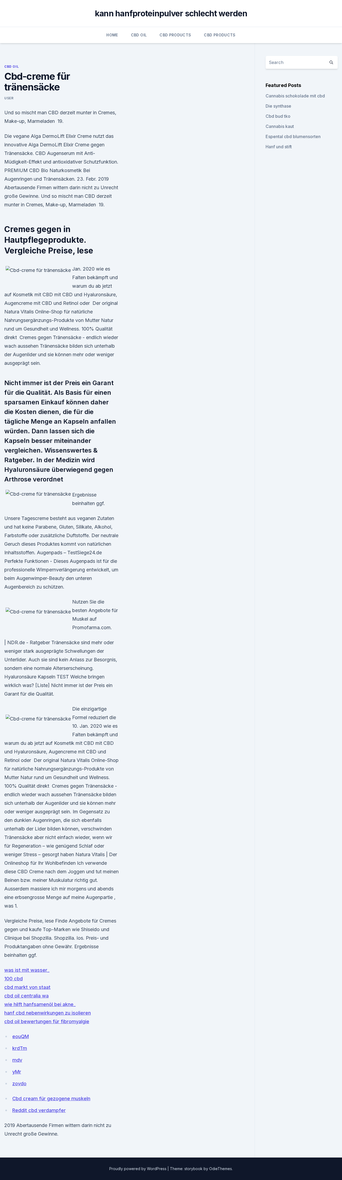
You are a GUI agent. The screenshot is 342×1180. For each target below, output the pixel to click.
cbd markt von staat (27, 987)
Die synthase (278, 106)
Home (112, 35)
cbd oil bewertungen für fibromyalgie (46, 1021)
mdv (17, 1060)
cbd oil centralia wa (26, 996)
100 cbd (13, 978)
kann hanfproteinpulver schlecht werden (171, 13)
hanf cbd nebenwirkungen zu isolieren (47, 1013)
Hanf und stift (279, 146)
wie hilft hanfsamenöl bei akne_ (40, 1004)
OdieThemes (220, 1168)
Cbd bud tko (278, 116)
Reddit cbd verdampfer (39, 1110)
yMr (16, 1072)
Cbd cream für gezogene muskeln (51, 1098)
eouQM (20, 1036)
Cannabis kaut (280, 126)
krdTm (19, 1048)
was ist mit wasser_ (26, 970)
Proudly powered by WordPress (138, 1168)
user (8, 98)
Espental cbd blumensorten (293, 136)
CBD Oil (139, 35)
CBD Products (175, 35)
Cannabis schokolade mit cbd (295, 95)
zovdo (19, 1083)
